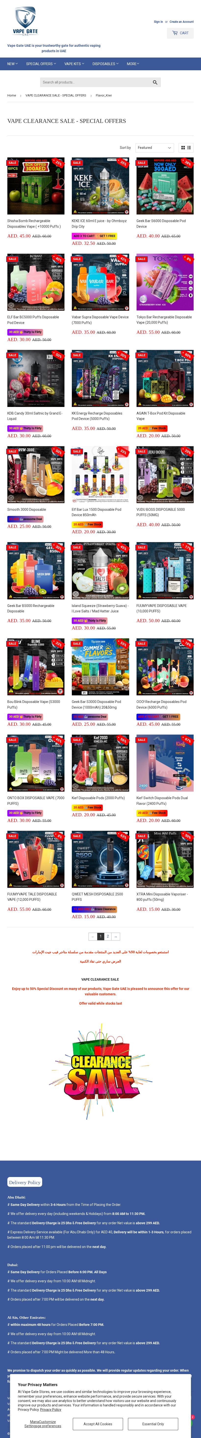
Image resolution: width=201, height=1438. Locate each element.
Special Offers (39, 64)
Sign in (158, 22)
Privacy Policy (50, 1410)
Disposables (104, 64)
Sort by (125, 148)
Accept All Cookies (98, 1424)
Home (11, 95)
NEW (11, 64)
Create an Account (182, 22)
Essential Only (153, 1424)
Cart (184, 33)
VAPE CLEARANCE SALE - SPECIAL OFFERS (55, 95)
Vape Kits (73, 64)
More (132, 64)
